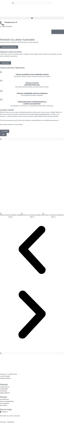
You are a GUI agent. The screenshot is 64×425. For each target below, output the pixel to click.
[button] (32, 18)
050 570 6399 (5, 376)
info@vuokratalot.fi (5, 378)
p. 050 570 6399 (6, 26)
